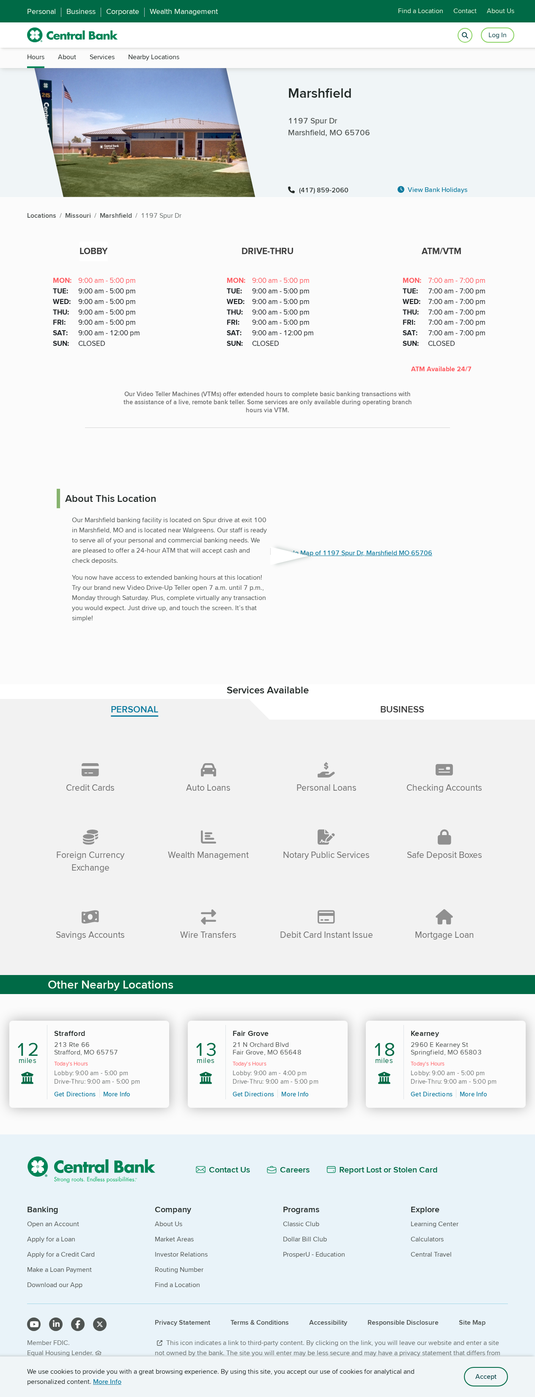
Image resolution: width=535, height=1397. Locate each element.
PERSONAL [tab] (134, 709)
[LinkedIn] (56, 1324)
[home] (72, 35)
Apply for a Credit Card (61, 1254)
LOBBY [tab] (94, 251)
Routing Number (179, 1269)
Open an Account (53, 1224)
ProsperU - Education (314, 1254)
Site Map (472, 1322)
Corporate (122, 11)
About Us (500, 11)
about (67, 57)
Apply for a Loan (51, 1239)
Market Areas (174, 1239)
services (102, 57)
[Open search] (465, 35)
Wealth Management (184, 11)
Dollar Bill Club (305, 1239)
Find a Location (420, 11)
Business (81, 11)
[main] (267, 675)
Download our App (54, 1285)
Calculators (427, 1239)
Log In (497, 35)
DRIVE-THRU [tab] (267, 251)
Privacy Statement (182, 1322)
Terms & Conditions (259, 1322)
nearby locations (153, 57)
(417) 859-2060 (323, 190)
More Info (107, 1381)
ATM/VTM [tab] (441, 251)
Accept (486, 1376)
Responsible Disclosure (403, 1322)
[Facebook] (78, 1324)
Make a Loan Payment (59, 1269)
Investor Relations (181, 1254)
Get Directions (75, 1094)
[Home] (96, 1169)
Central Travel (431, 1254)
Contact (465, 11)
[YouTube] (34, 1324)
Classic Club (301, 1224)
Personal (41, 11)
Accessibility (328, 1322)
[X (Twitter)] (100, 1324)
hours (35, 57)
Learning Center (434, 1224)
